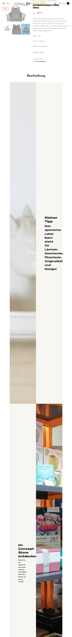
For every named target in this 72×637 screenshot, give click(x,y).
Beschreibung (36, 75)
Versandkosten (41, 61)
